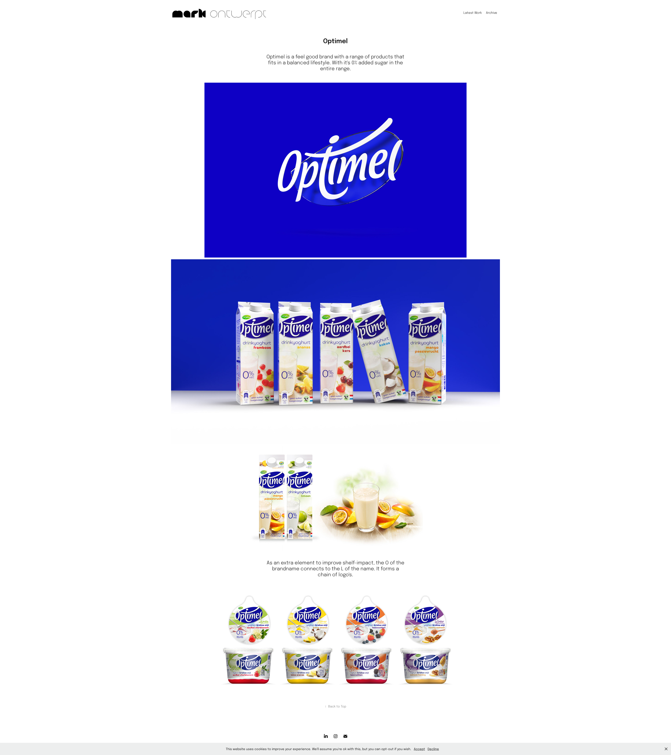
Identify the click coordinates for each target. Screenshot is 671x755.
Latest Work (472, 12)
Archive (491, 12)
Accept (419, 749)
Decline (433, 749)
